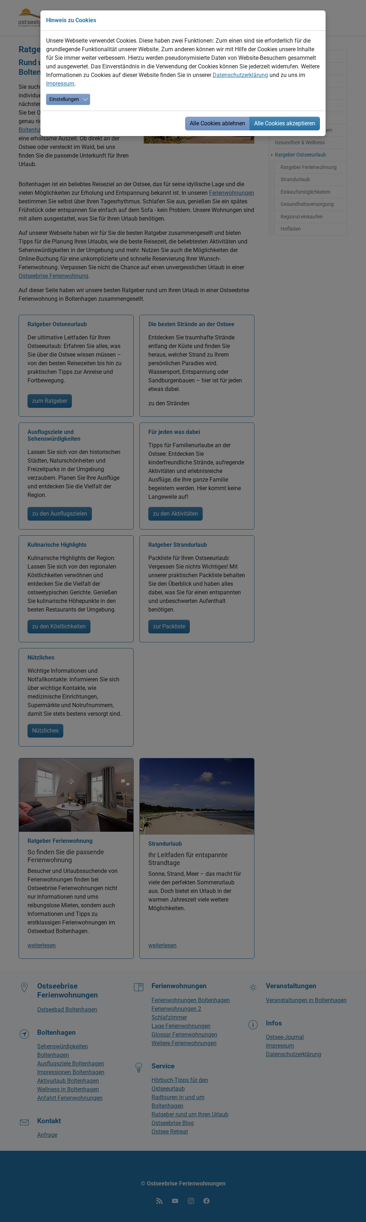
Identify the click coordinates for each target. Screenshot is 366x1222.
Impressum (60, 83)
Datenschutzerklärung (240, 75)
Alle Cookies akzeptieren (284, 123)
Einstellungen (64, 99)
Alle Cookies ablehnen (217, 123)
